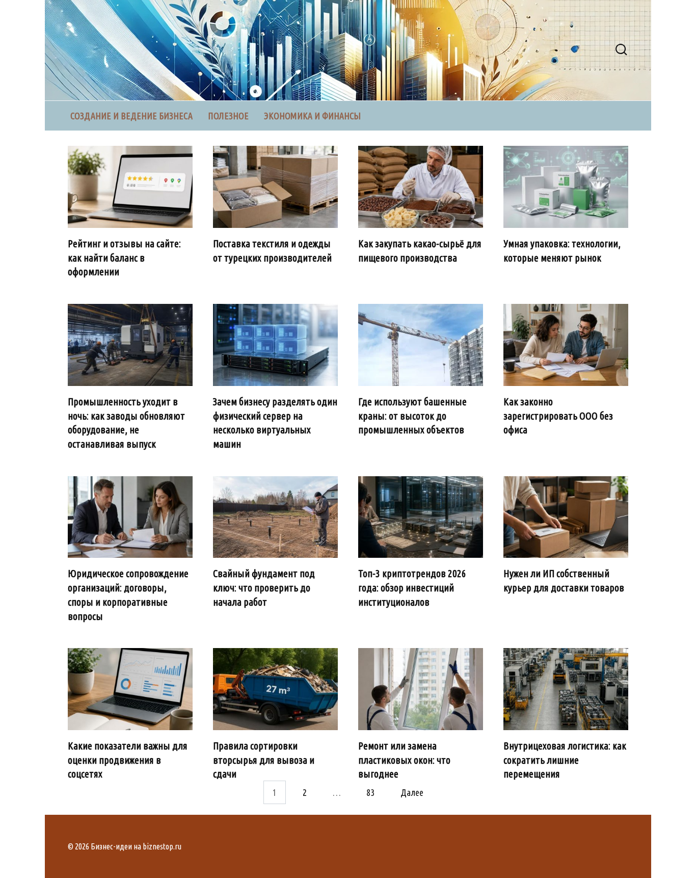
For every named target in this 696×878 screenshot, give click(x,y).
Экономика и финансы (312, 116)
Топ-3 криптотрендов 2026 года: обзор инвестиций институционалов (412, 587)
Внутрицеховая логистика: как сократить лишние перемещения (564, 760)
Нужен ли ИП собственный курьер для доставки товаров (563, 580)
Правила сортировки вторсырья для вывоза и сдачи (263, 760)
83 (370, 792)
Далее (411, 792)
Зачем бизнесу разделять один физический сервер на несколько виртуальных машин (275, 423)
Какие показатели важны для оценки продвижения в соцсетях (128, 760)
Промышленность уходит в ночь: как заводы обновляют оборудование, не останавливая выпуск (126, 423)
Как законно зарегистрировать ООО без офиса (558, 415)
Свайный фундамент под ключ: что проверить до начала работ (264, 587)
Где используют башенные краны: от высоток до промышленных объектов (412, 415)
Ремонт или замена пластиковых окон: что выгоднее (404, 760)
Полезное (228, 116)
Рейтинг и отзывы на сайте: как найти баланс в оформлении (124, 257)
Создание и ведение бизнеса (131, 116)
